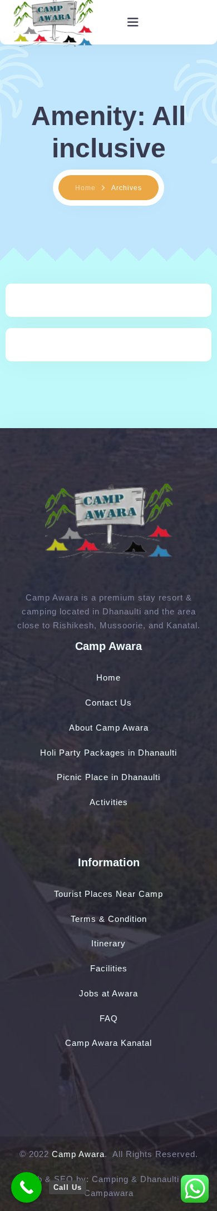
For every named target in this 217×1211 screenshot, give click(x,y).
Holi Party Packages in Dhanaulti (108, 752)
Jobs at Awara (108, 993)
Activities (109, 802)
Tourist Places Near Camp (108, 894)
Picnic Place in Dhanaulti (108, 777)
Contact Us (108, 702)
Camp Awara (78, 1154)
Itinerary (108, 943)
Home (85, 188)
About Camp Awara (109, 727)
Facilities (108, 968)
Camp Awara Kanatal (108, 1043)
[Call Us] (26, 1187)
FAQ (109, 1018)
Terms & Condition (109, 919)
